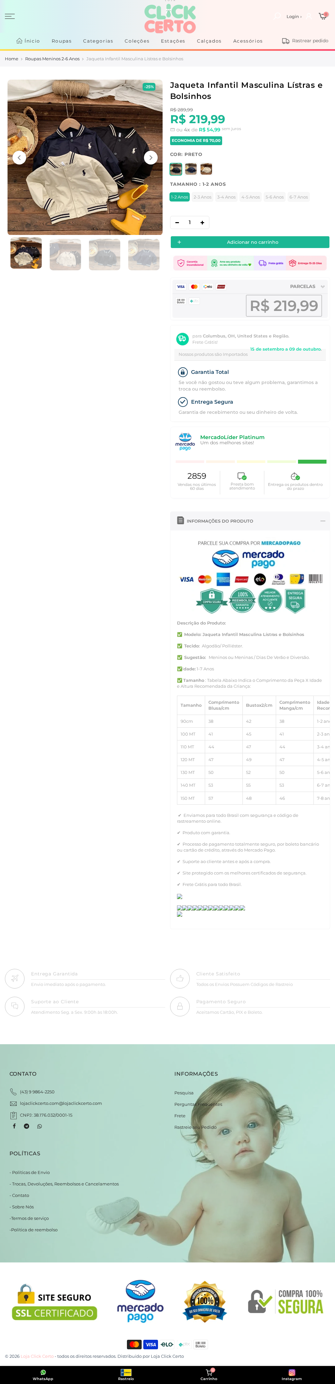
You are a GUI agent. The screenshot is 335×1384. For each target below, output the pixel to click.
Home (11, 58)
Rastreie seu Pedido (195, 1127)
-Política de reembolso (33, 1229)
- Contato (19, 1195)
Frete (179, 1115)
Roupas (62, 41)
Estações (173, 41)
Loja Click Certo (167, 1356)
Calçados (209, 41)
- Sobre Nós (21, 1206)
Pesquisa (184, 1092)
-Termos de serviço (29, 1218)
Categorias (98, 41)
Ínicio (32, 41)
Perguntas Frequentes (198, 1104)
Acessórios (248, 41)
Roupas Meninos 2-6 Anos (52, 58)
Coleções (137, 41)
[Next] (151, 157)
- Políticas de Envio (29, 1172)
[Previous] (19, 157)
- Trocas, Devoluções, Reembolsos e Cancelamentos (64, 1183)
